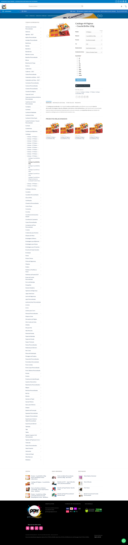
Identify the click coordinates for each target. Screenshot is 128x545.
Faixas (27, 255)
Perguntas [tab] (78, 102)
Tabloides (27, 426)
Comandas (28, 209)
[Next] (102, 131)
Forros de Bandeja (30, 282)
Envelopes (28, 252)
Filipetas (27, 264)
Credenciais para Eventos (31, 232)
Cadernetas (28, 68)
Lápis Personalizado (30, 299)
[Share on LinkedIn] (87, 97)
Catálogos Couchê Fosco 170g (34, 174)
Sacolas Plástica (29, 401)
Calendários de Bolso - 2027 (32, 77)
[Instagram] (41, 528)
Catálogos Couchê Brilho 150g (55, 15)
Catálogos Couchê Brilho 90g (34, 166)
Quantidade (78, 55)
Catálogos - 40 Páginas (32, 153)
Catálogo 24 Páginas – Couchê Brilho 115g (94, 138)
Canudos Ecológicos (30, 91)
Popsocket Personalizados (32, 359)
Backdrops (28, 43)
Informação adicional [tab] (59, 102)
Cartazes (27, 125)
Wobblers (28, 459)
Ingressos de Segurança (31, 290)
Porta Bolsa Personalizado (32, 362)
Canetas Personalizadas (31, 88)
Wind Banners (29, 457)
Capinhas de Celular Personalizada (30, 102)
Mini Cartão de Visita (30, 322)
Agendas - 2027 (29, 34)
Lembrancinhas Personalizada (33, 302)
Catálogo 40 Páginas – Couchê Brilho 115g (80, 138)
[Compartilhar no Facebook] (76, 97)
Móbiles (27, 325)
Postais (27, 373)
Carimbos (27, 109)
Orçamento (81, 80)
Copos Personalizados (31, 222)
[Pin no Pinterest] (84, 97)
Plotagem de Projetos (30, 356)
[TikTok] (36, 528)
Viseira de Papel (29, 454)
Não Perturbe (28, 330)
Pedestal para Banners (31, 347)
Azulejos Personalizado (31, 40)
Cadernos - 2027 (29, 71)
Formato (77, 39)
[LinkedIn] (32, 528)
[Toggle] (40, 28)
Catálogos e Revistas (30, 189)
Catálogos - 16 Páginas (32, 141)
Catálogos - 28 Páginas (32, 147)
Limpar (101, 30)
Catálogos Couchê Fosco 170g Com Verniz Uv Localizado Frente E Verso (34, 179)
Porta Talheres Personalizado (32, 370)
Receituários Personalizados (32, 384)
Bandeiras (28, 48)
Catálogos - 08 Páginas (32, 136)
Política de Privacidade (44, 534)
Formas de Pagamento (31, 534)
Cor (76, 43)
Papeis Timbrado (29, 342)
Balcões (27, 46)
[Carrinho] (126, 6)
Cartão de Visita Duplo (31, 118)
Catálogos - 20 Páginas (32, 143)
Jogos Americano (29, 293)
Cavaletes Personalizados (32, 194)
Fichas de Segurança (30, 261)
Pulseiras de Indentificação (32, 379)
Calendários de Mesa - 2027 (32, 80)
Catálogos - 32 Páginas (32, 149)
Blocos (27, 60)
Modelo (77, 31)
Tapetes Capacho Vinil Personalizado (31, 436)
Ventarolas (28, 451)
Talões (27, 432)
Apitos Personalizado (30, 37)
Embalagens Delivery (30, 238)
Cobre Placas (28, 206)
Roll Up (27, 393)
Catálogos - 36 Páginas (32, 151)
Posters (27, 376)
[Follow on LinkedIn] (123, 1)
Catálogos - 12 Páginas (32, 138)
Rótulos (27, 396)
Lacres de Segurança (30, 296)
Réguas (27, 387)
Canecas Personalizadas (31, 85)
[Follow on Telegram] (126, 1)
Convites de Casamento (31, 219)
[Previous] (46, 131)
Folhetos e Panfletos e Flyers (31, 270)
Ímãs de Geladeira (30, 288)
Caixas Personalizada (30, 74)
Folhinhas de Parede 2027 (32, 274)
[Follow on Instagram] (119, 1)
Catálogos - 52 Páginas (32, 185)
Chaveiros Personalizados (32, 203)
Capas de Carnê (29, 94)
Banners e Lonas (29, 54)
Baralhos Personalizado (31, 57)
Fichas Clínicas (29, 258)
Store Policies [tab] (70, 102)
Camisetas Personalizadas (32, 83)
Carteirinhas (28, 128)
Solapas (27, 407)
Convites (27, 212)
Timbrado (27, 442)
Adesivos (27, 31)
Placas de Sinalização (30, 353)
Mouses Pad (28, 327)
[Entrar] (121, 6)
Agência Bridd (97, 537)
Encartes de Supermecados (32, 249)
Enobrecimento (78, 48)
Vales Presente (29, 448)
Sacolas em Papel (29, 399)
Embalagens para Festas (31, 244)
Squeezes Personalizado (31, 413)
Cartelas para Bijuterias (31, 131)
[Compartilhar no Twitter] (79, 97)
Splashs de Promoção (30, 410)
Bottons (27, 66)
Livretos (27, 305)
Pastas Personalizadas (31, 345)
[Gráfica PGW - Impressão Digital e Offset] (13, 6)
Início (26, 15)
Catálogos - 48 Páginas (32, 183)
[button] (123, 541)
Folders (27, 267)
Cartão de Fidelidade (30, 112)
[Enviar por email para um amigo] (82, 97)
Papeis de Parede (29, 339)
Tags (26, 429)
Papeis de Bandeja (30, 336)
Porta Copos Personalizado (32, 367)
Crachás (27, 230)
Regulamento (54, 534)
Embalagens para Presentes (32, 247)
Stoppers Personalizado (31, 416)
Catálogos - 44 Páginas (41, 15)
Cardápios (28, 106)
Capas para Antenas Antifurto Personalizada (33, 98)
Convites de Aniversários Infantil (31, 215)
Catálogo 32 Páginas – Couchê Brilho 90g (51, 138)
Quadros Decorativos (30, 382)
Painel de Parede (29, 333)
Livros (27, 307)
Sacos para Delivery (30, 404)
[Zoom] (47, 36)
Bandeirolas (28, 51)
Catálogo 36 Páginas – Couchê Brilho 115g (65, 138)
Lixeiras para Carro (30, 310)
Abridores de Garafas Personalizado (30, 27)
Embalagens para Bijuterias (32, 241)
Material (77, 35)
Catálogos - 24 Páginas (32, 145)
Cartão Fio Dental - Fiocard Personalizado (32, 122)
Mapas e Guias (29, 316)
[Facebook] (27, 528)
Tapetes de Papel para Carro (32, 440)
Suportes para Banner (31, 423)
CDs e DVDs (28, 197)
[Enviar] (82, 6)
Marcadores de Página (31, 319)
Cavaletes (28, 192)
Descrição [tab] (49, 102)
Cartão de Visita (29, 115)
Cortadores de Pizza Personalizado (30, 226)
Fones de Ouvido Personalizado (29, 278)
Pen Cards (28, 350)
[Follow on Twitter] (121, 1)
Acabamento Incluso (79, 52)
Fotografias (28, 285)
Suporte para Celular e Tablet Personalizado (31, 420)
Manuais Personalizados (31, 313)
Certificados (28, 200)
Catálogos (32, 15)
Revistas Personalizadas (31, 390)
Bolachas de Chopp (30, 63)
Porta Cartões (29, 364)
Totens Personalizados (31, 445)
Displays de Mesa (29, 235)
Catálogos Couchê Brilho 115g (34, 159)
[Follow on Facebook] (116, 1)
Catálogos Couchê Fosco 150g (34, 170)
